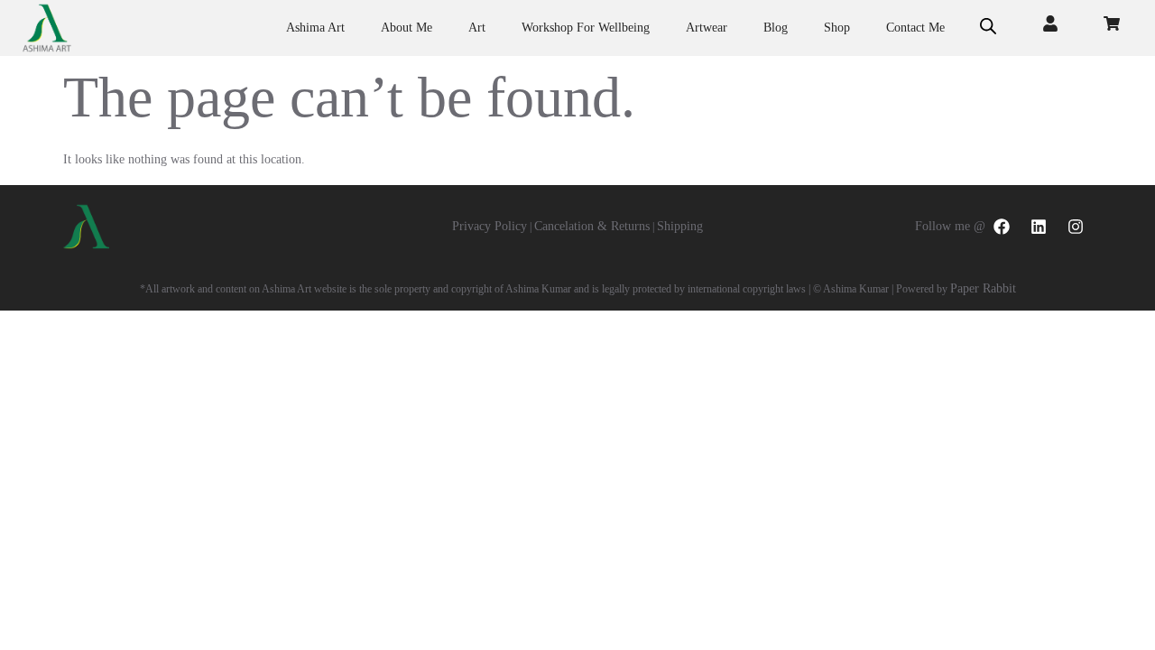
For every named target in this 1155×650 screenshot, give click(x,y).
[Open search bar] (988, 28)
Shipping (680, 226)
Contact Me (915, 27)
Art (476, 27)
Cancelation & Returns (592, 226)
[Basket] (1112, 23)
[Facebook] (1001, 226)
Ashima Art (315, 27)
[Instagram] (1075, 226)
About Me (406, 27)
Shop (837, 27)
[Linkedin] (1038, 226)
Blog (775, 27)
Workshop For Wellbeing (586, 27)
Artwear (706, 27)
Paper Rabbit (983, 288)
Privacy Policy (489, 226)
